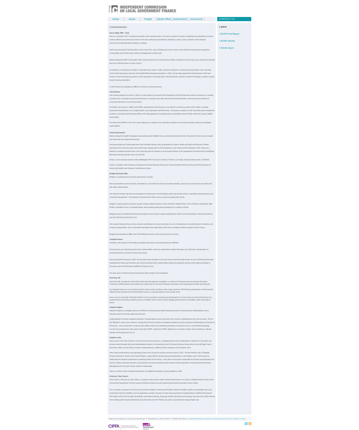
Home (115, 19)
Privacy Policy (219, 418)
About (132, 19)
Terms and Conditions (232, 418)
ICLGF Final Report (230, 34)
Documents (196, 19)
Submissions (180, 19)
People (148, 19)
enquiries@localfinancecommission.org (201, 418)
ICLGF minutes (228, 41)
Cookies (242, 418)
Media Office (164, 19)
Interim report (227, 48)
